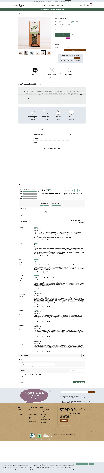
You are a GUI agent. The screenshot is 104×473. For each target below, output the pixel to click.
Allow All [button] (91, 464)
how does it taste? (38, 130)
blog (30, 417)
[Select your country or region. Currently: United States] (91, 3)
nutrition (35, 142)
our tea (30, 411)
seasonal (51, 5)
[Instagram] (84, 409)
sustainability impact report (33, 415)
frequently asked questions (32, 419)
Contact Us (64, 420)
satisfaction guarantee (45, 409)
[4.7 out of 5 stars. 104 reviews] (26, 166)
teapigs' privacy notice (72, 401)
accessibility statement (45, 417)
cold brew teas (20, 416)
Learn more (6, 470)
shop (37, 5)
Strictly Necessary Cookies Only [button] (82, 464)
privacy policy (43, 414)
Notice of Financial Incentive (66, 402)
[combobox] (26, 172)
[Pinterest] (82, 409)
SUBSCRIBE (91, 392)
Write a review (73, 22)
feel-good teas (20, 414)
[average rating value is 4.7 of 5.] (74, 21)
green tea (20, 411)
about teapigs (59, 5)
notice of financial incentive (46, 419)
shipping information (45, 411)
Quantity (57, 47)
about (30, 409)
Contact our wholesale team (65, 425)
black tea (19, 409)
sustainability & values (33, 412)
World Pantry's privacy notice (81, 401)
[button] (98, 464)
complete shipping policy (76, 60)
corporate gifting (32, 421)
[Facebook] (79, 409)
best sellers (44, 5)
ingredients (36, 138)
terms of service (44, 412)
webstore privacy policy (45, 416)
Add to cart (28, 175)
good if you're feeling (39, 134)
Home (19, 13)
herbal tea (20, 412)
